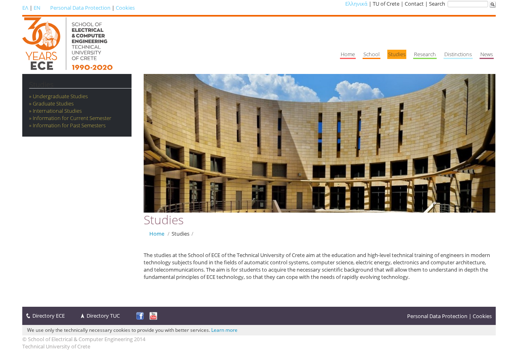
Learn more (224, 330)
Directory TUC (103, 315)
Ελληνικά (356, 3)
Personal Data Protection (80, 7)
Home (156, 233)
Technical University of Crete (56, 346)
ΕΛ (25, 7)
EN (37, 7)
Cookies (125, 7)
